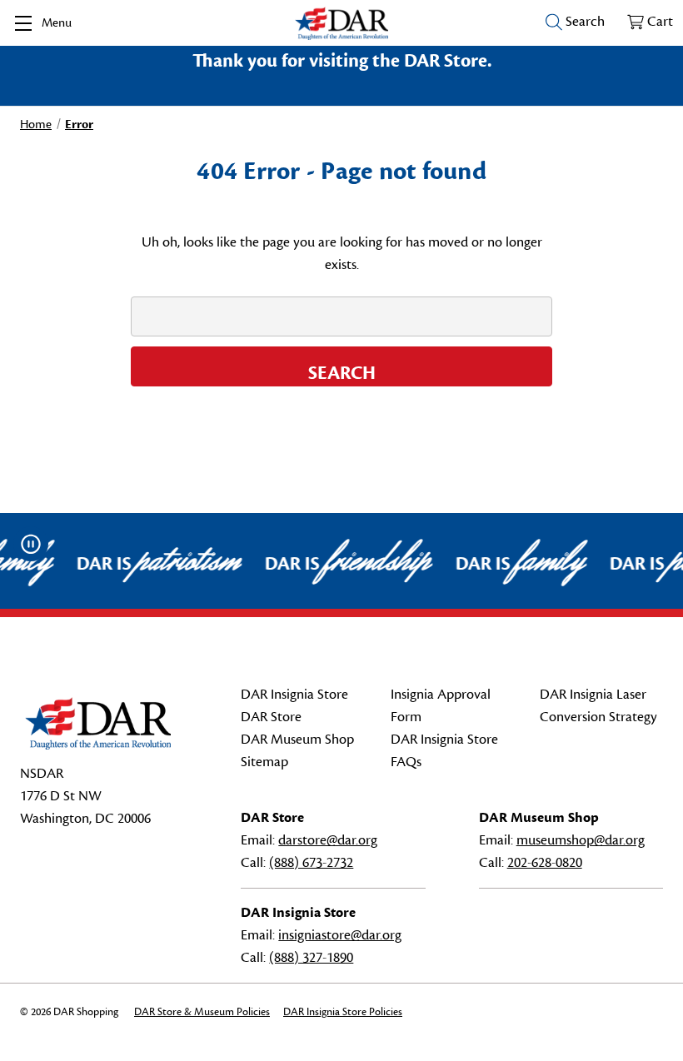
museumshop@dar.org (580, 840)
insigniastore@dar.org (339, 935)
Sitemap (264, 762)
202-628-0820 (544, 863)
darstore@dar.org (327, 840)
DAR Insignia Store (294, 694)
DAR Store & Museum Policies (202, 1012)
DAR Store (271, 717)
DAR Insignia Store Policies (342, 1012)
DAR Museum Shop (297, 739)
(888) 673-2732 (311, 863)
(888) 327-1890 (311, 958)
